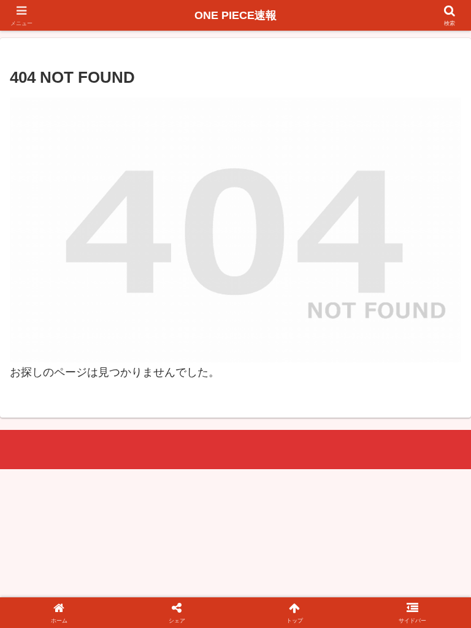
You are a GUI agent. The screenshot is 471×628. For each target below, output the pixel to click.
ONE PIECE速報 (235, 15)
